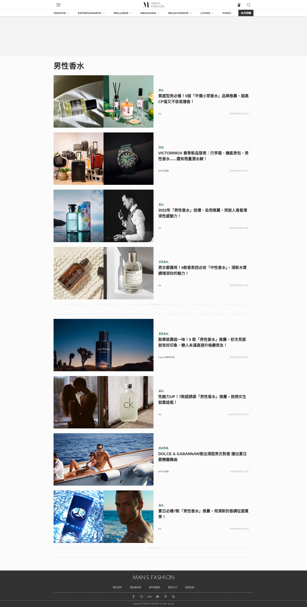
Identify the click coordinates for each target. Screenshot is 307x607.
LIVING (205, 13)
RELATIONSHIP (178, 13)
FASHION (60, 13)
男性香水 (163, 333)
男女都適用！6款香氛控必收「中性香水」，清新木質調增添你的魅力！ (202, 270)
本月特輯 (246, 13)
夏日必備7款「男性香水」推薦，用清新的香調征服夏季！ (203, 514)
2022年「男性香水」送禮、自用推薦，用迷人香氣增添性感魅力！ (202, 213)
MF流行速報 (163, 171)
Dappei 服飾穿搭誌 (166, 357)
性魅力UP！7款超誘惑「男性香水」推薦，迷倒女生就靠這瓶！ (202, 399)
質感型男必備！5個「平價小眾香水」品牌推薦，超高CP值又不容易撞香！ (203, 99)
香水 (161, 90)
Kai (159, 114)
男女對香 (163, 448)
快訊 (161, 147)
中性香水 (163, 261)
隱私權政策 (135, 587)
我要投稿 (189, 587)
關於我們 (117, 587)
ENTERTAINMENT (90, 13)
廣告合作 (172, 587)
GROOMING (148, 13)
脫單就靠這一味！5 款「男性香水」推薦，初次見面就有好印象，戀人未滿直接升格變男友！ (202, 342)
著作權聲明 (154, 587)
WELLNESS (121, 13)
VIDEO (226, 13)
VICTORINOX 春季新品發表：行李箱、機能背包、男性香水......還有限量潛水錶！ (203, 156)
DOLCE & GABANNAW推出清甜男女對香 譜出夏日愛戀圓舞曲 (202, 457)
